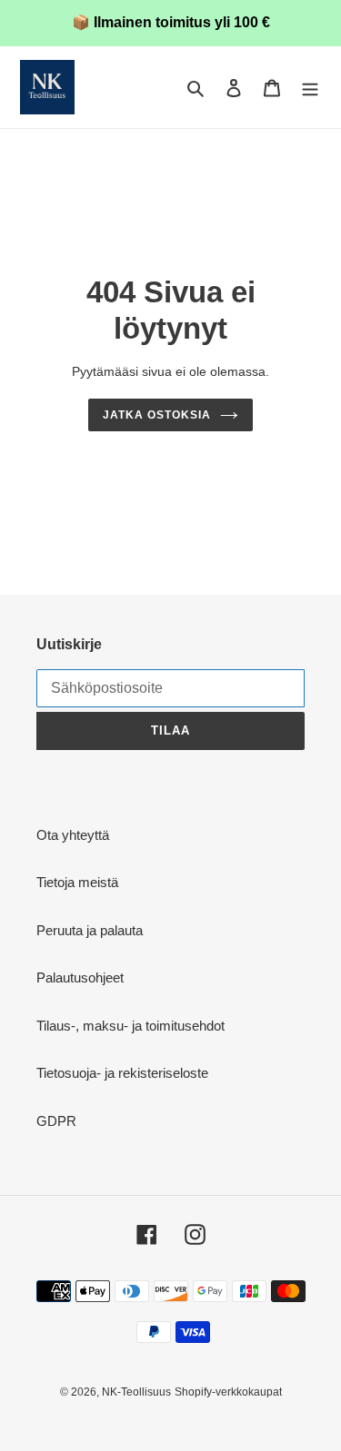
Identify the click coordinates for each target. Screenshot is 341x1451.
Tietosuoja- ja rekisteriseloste (122, 1073)
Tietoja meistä (77, 882)
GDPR (56, 1121)
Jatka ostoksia (157, 415)
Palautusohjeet (80, 977)
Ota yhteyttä (72, 835)
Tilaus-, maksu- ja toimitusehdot (130, 1025)
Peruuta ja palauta (89, 930)
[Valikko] (310, 87)
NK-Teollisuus (136, 1392)
